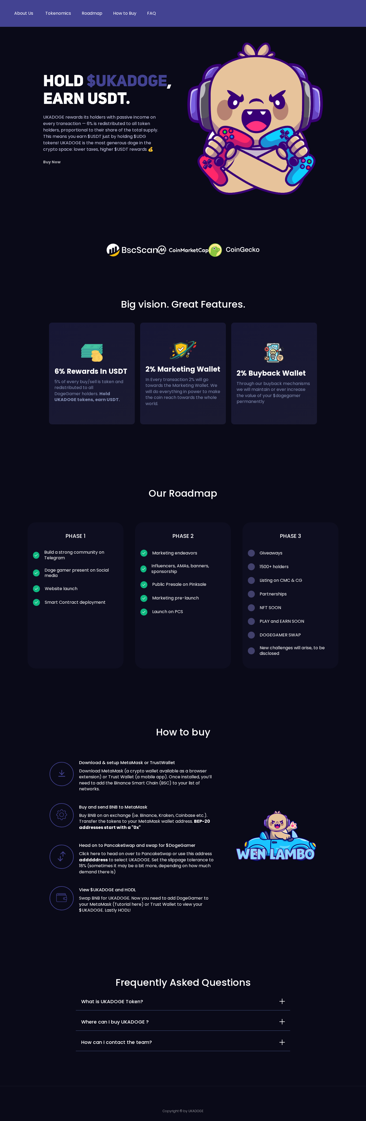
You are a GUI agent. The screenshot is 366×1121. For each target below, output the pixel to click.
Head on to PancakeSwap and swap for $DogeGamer (137, 845)
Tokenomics (58, 13)
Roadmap (92, 13)
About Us (23, 13)
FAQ (151, 13)
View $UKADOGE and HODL (107, 890)
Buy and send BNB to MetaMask (113, 807)
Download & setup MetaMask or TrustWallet (127, 763)
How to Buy (124, 13)
